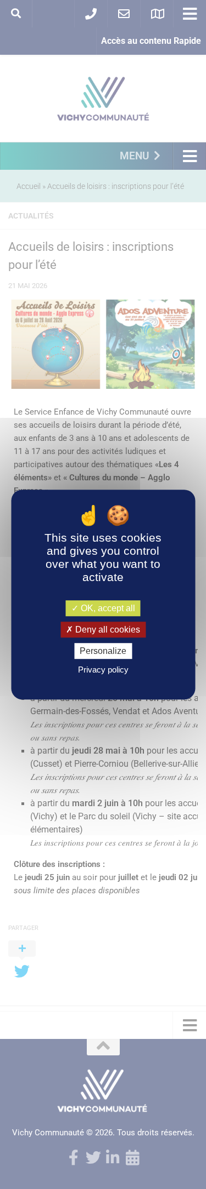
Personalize (103, 651)
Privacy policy (103, 669)
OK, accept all (107, 608)
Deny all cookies (106, 629)
